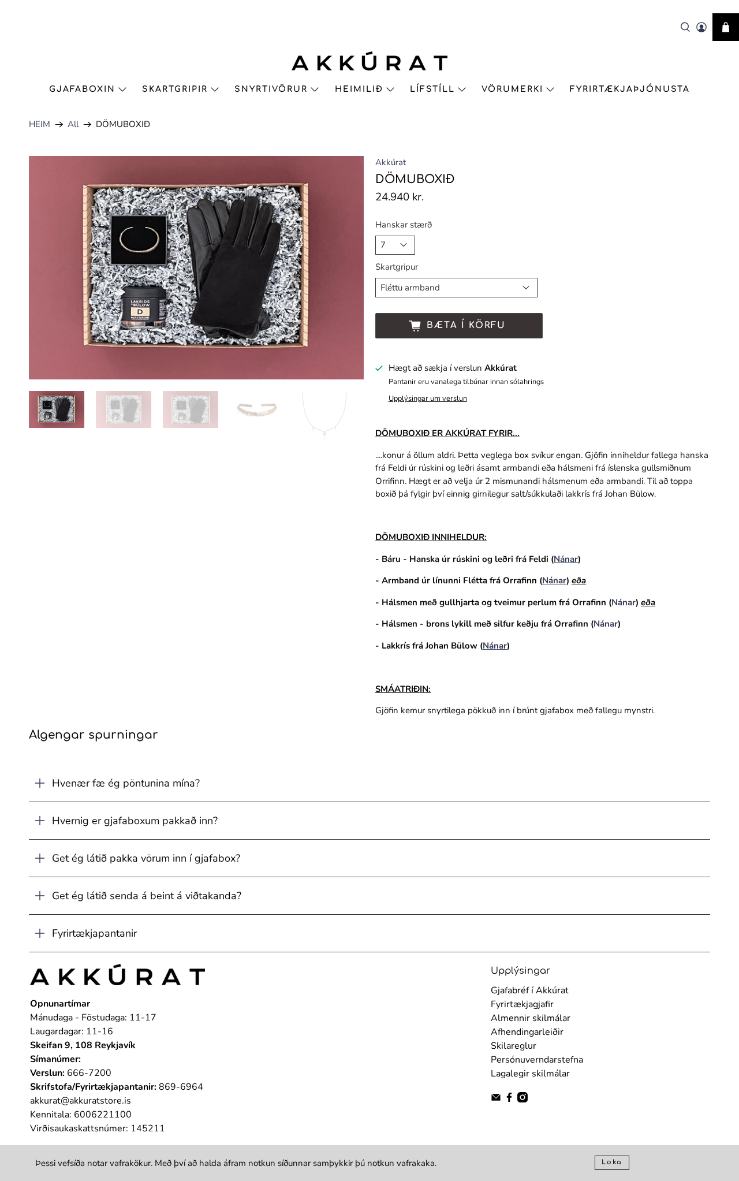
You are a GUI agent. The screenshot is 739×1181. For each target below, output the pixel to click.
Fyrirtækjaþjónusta (630, 89)
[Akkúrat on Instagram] (522, 1099)
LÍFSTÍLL (432, 89)
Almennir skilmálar (530, 1018)
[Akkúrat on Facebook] (509, 1099)
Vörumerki (512, 89)
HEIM (39, 124)
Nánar (623, 602)
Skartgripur (396, 267)
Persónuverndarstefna (537, 1059)
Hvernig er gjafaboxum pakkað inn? (135, 821)
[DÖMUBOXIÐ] (196, 267)
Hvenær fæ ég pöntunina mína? (126, 783)
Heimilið (359, 89)
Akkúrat (390, 162)
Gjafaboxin (82, 89)
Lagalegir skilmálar (530, 1073)
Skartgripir (175, 89)
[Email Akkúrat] (496, 1099)
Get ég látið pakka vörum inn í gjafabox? (146, 858)
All (73, 124)
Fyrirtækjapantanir (94, 933)
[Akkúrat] (369, 60)
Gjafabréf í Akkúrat (530, 990)
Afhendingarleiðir (527, 1032)
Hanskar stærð (403, 224)
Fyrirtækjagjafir (522, 1004)
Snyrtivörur (271, 89)
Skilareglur (513, 1046)
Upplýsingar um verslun (428, 398)
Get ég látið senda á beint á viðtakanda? (146, 896)
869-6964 (181, 1087)
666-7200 (89, 1073)
